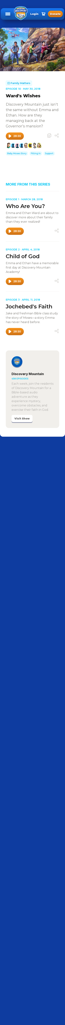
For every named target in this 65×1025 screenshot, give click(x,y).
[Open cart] (43, 14)
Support (49, 153)
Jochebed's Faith (29, 306)
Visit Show (22, 418)
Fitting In (36, 153)
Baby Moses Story (17, 153)
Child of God (23, 256)
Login (34, 14)
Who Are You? (25, 206)
